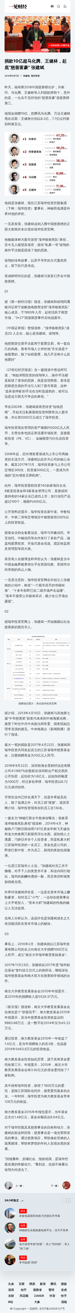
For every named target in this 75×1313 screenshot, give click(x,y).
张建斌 (26, 75)
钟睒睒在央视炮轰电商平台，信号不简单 (43, 1230)
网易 (32, 1284)
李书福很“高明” (28, 1262)
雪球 (51, 1290)
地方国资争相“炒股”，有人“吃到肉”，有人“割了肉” (44, 1246)
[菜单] (65, 6)
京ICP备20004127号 (52, 1308)
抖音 (52, 1296)
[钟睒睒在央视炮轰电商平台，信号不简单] (10, 1227)
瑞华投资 (35, 75)
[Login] (52, 6)
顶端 (64, 1302)
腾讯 (53, 1284)
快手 (64, 1296)
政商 (23, 1225)
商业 (23, 1211)
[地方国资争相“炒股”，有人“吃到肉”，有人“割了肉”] (10, 1243)
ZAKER (39, 1296)
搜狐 (64, 1284)
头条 (11, 1284)
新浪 (43, 1284)
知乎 (24, 1290)
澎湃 (11, 1290)
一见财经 (32, 1308)
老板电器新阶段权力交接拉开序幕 (39, 1216)
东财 (11, 1296)
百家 (22, 1284)
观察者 (37, 1290)
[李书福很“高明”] (10, 1259)
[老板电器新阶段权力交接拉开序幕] (10, 1213)
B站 (10, 1302)
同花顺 (24, 1296)
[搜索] (58, 6)
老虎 (64, 1290)
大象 (37, 1302)
